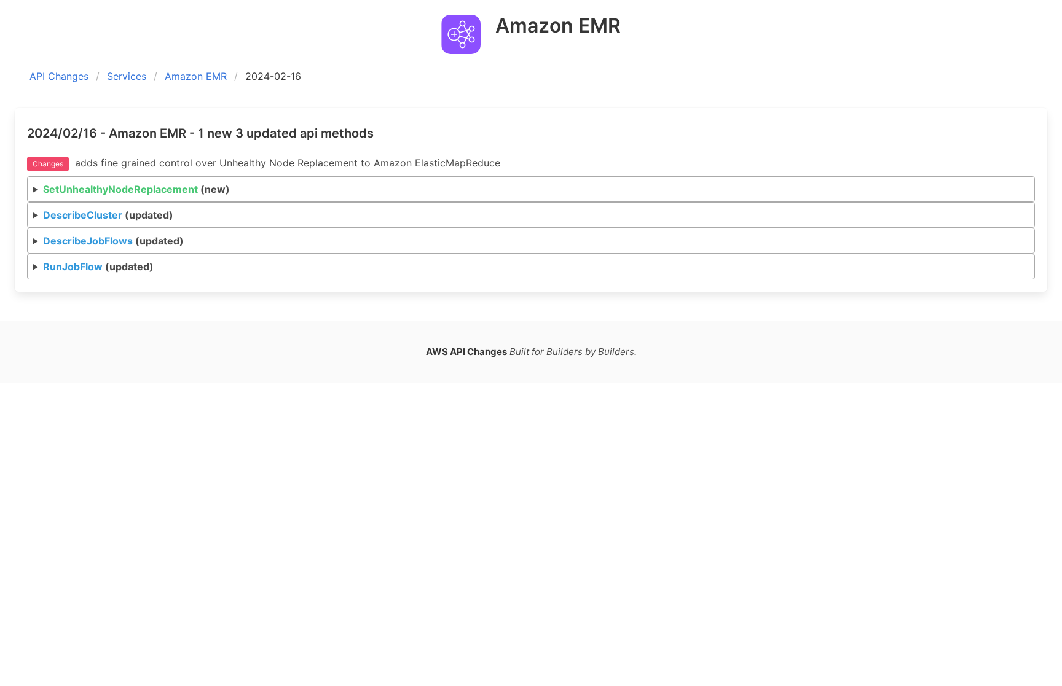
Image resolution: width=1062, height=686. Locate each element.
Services (126, 76)
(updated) (108, 215)
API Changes (59, 76)
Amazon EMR (196, 76)
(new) (136, 189)
